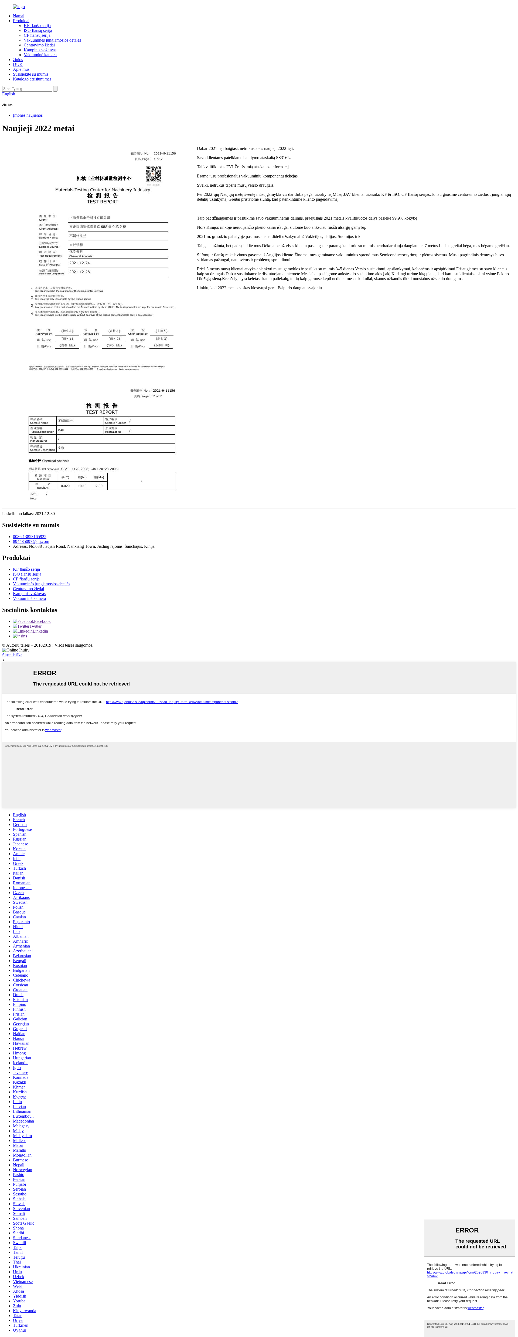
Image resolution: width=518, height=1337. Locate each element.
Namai (18, 16)
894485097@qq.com (31, 541)
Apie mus (21, 69)
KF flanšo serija (37, 25)
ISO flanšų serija (38, 30)
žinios (18, 59)
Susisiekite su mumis (30, 74)
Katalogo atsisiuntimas (32, 79)
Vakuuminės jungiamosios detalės (52, 40)
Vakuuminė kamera (40, 54)
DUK (18, 64)
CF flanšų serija (37, 35)
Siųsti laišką (12, 655)
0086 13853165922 (29, 536)
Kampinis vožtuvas (40, 50)
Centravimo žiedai (39, 45)
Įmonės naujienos (28, 115)
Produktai (21, 20)
